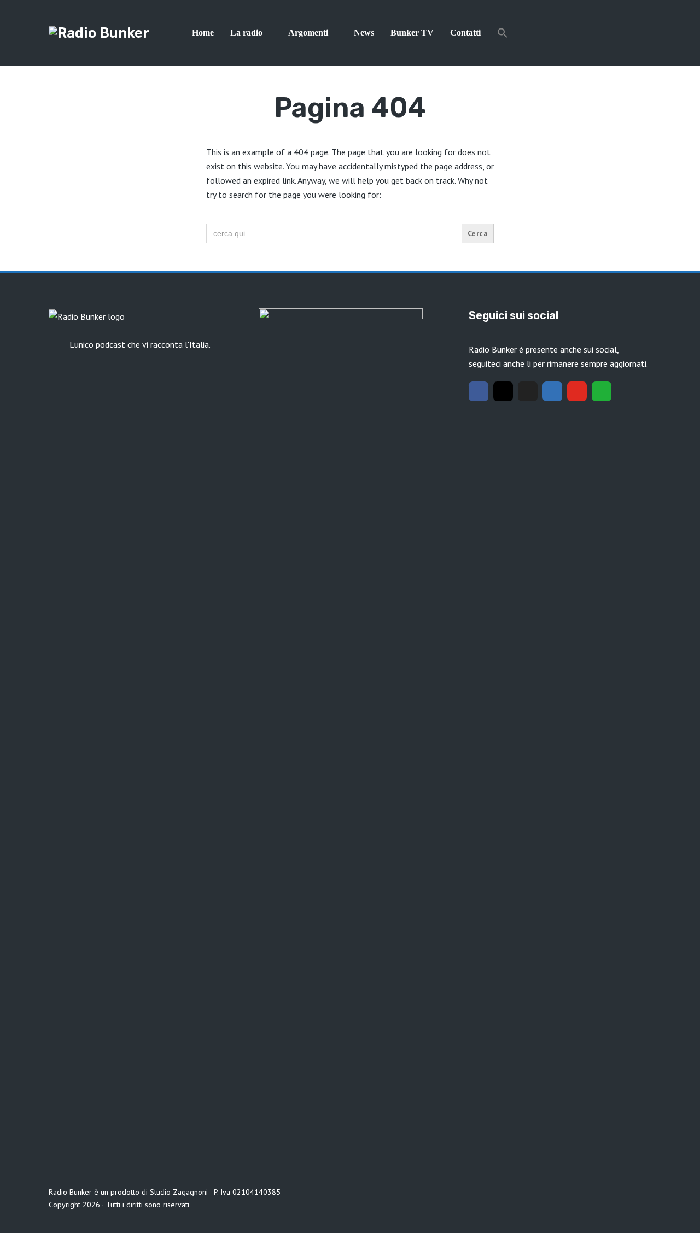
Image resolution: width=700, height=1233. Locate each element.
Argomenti (308, 32)
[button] (502, 33)
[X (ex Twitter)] (528, 391)
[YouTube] (577, 391)
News (364, 32)
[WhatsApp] (601, 391)
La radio (246, 32)
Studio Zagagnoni (179, 1192)
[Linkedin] (552, 391)
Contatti (465, 32)
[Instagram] (503, 391)
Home (203, 32)
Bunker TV (412, 32)
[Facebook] (478, 391)
